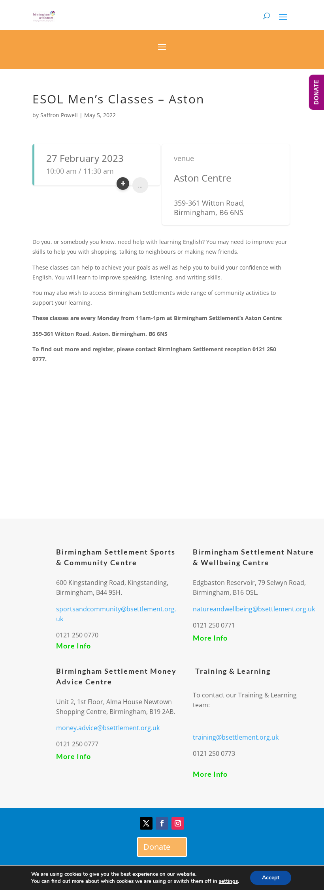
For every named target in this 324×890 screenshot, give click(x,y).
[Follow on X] (146, 823)
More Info (73, 645)
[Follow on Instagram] (177, 823)
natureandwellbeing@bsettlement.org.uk (254, 609)
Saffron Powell (59, 115)
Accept (270, 877)
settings (228, 881)
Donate (156, 846)
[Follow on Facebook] (162, 823)
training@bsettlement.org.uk (236, 737)
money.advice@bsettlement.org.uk (108, 727)
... (140, 185)
